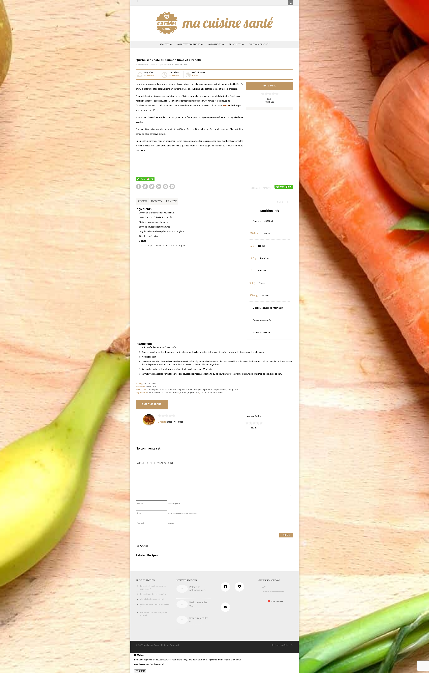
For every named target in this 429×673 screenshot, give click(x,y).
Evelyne (169, 64)
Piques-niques (220, 390)
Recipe (142, 201)
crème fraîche (172, 393)
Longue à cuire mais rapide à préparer (194, 390)
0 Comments (182, 64)
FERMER (140, 671)
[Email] (226, 607)
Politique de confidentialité (273, 592)
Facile (195, 75)
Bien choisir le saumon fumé (152, 599)
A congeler (154, 390)
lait (201, 393)
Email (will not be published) (182, 514)
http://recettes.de (144, 157)
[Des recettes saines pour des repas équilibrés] (214, 32)
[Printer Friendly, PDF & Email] (145, 179)
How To (156, 201)
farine (183, 393)
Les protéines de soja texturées (153, 594)
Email (257, 188)
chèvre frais (159, 393)
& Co (291, 645)
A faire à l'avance (168, 390)
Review (171, 201)
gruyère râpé (193, 393)
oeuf (207, 393)
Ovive (226, 105)
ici (164, 664)
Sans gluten (233, 390)
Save (268, 188)
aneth (150, 393)
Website (171, 523)
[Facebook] (226, 587)
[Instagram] (240, 587)
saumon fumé (216, 393)
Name (174, 504)
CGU (264, 587)
